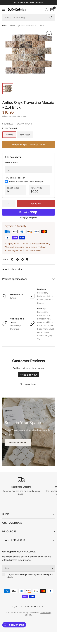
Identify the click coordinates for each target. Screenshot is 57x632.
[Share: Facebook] (12, 259)
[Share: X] (17, 259)
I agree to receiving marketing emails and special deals (30, 575)
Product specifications (15, 278)
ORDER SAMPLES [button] (17, 442)
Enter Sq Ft (12, 162)
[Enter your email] (52, 568)
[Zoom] (49, 33)
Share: (5, 259)
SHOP (5, 514)
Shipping (5, 116)
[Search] (51, 17)
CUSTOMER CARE (12, 522)
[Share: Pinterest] (23, 259)
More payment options (28, 218)
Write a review (28, 374)
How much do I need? (15, 178)
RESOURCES (9, 531)
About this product (12, 269)
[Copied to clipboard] (27, 259)
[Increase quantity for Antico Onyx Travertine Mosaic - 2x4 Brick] (13, 203)
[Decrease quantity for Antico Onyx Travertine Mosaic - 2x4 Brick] (4, 203)
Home (4, 25)
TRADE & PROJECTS (13, 540)
